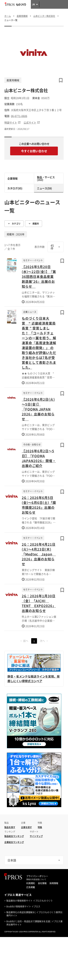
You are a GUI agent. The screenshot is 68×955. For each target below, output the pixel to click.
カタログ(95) (14, 188)
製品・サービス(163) (46, 178)
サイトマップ (36, 836)
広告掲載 (30, 887)
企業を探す (26, 827)
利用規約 (30, 883)
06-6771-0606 (19, 116)
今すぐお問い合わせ (34, 151)
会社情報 (42, 883)
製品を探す (9, 827)
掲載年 (35, 223)
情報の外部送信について (36, 879)
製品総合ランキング (14, 836)
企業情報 (12, 178)
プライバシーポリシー (37, 876)
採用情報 (54, 883)
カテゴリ (16, 223)
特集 (40, 827)
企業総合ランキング (14, 842)
